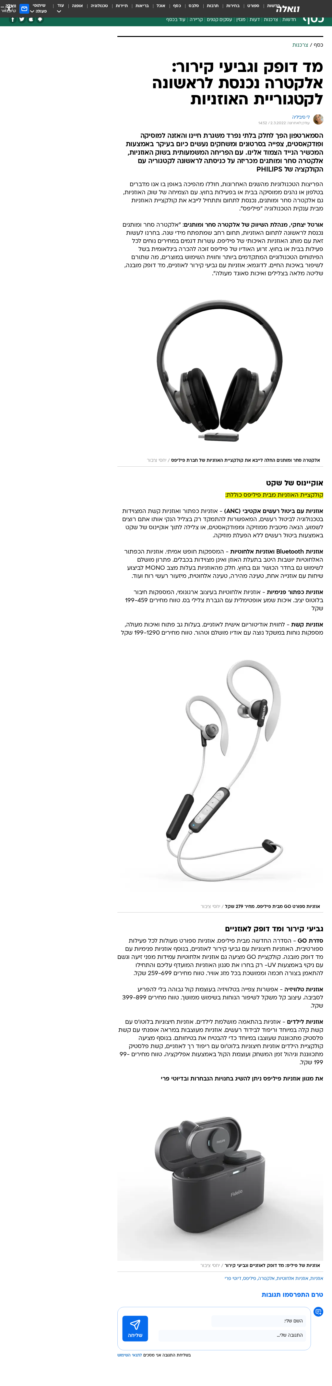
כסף (177, 6)
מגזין (240, 20)
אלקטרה (266, 1279)
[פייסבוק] (13, 19)
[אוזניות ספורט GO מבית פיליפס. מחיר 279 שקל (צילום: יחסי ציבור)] (220, 781)
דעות (255, 20)
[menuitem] (249, 9)
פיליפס (249, 1279)
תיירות (122, 6)
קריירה (196, 20)
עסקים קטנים (219, 20)
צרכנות (271, 20)
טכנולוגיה (99, 6)
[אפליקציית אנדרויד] (40, 19)
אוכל (161, 6)
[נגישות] (9, 9)
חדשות (289, 20)
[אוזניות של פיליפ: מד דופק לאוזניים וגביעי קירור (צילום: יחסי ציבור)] (220, 1184)
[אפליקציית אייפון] (31, 19)
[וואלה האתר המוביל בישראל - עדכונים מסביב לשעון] (288, 9)
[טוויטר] (22, 19)
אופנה (77, 6)
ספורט (253, 6)
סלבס (194, 6)
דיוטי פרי (233, 1279)
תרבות (213, 6)
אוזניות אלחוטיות (292, 1279)
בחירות (233, 6)
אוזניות (316, 1279)
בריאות (142, 6)
